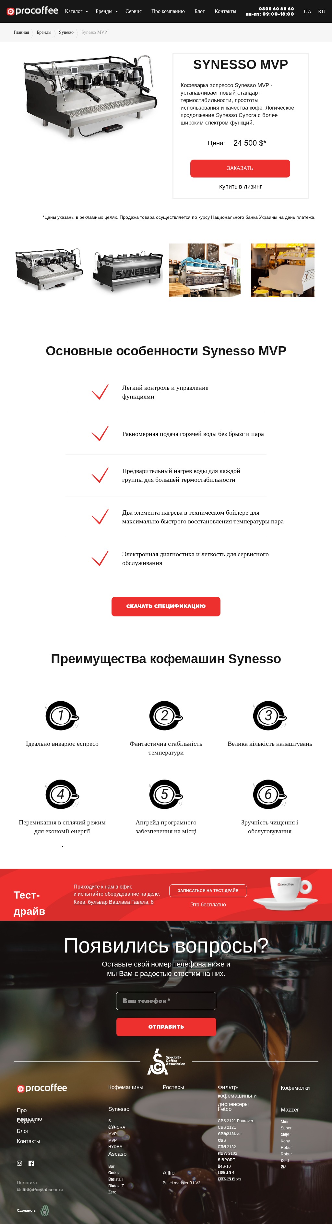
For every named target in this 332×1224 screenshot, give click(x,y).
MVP (112, 1134)
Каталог (74, 11)
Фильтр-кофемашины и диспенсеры (237, 1095)
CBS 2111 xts (229, 1179)
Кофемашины (125, 1087)
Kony (285, 1141)
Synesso (66, 32)
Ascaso (117, 1154)
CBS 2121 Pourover (235, 1121)
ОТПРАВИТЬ (166, 1027)
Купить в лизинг (240, 186)
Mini (284, 1121)
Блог (200, 11)
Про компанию (168, 11)
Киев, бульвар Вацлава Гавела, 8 (114, 902)
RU (322, 11)
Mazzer (290, 1110)
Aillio (168, 1173)
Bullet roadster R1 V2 (181, 1183)
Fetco (224, 1109)
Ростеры (173, 1087)
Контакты (225, 11)
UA (308, 11)
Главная (21, 32)
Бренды (105, 11)
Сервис (133, 11)
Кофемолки (295, 1088)
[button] (240, 169)
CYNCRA (116, 1127)
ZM (283, 1167)
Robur (286, 1147)
